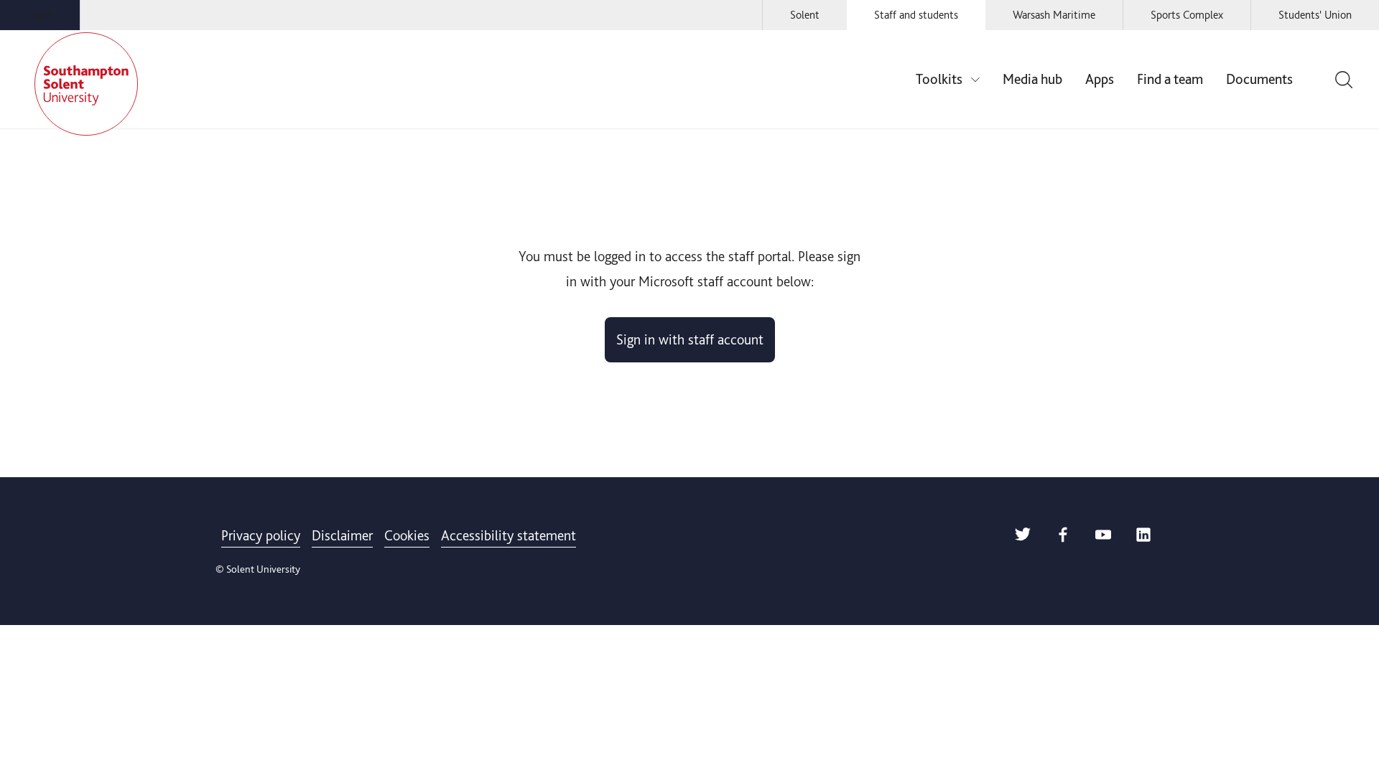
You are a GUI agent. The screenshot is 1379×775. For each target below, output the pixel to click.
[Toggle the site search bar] (1341, 79)
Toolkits (939, 79)
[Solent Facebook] (1063, 537)
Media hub (1032, 79)
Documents (1259, 79)
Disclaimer (342, 535)
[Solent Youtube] (1103, 537)
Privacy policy (260, 535)
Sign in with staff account (689, 339)
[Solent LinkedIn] (1143, 537)
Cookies (407, 535)
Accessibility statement (508, 535)
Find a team (1170, 79)
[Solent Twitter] (1023, 537)
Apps (1099, 79)
